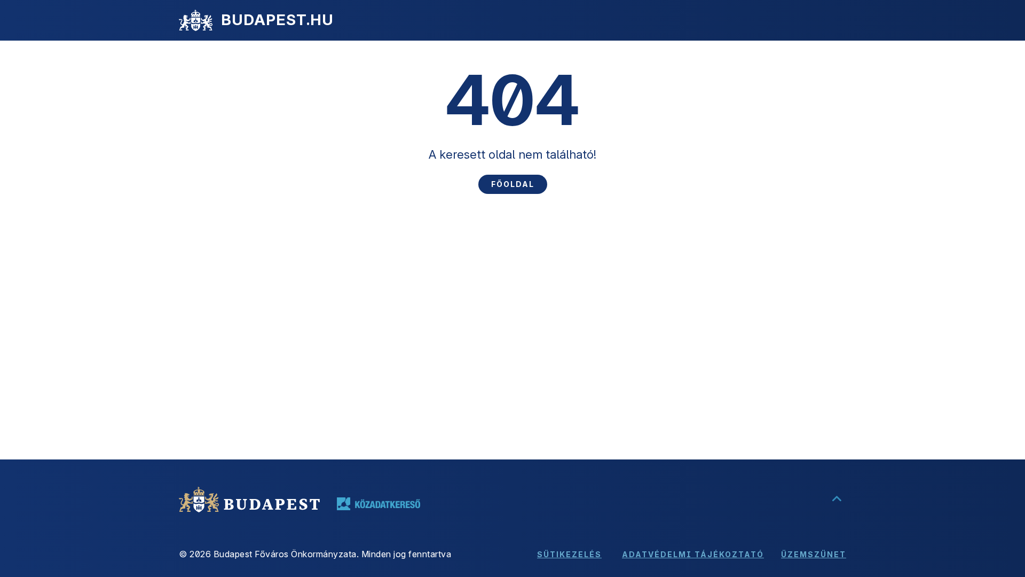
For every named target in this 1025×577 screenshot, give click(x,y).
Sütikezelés (569, 554)
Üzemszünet (813, 554)
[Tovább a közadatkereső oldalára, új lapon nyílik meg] (378, 503)
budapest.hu (277, 20)
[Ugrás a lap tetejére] (836, 499)
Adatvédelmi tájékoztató (693, 554)
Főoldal (512, 184)
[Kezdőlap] (195, 20)
